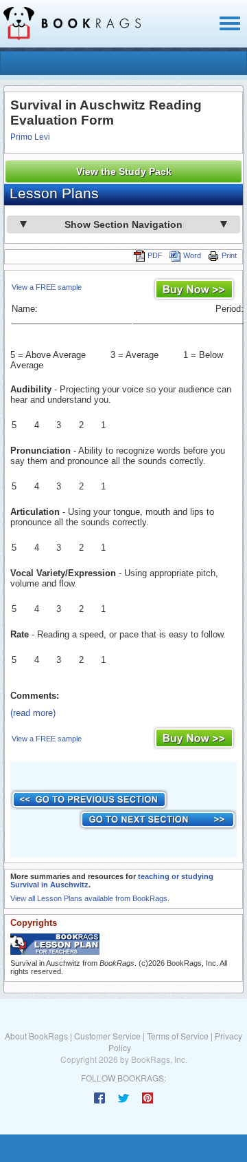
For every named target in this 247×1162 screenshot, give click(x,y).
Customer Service (107, 1036)
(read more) (33, 713)
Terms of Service (178, 1036)
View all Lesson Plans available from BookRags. (89, 898)
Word (192, 255)
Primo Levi (30, 137)
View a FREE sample (47, 287)
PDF (155, 255)
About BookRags (36, 1036)
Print (229, 255)
